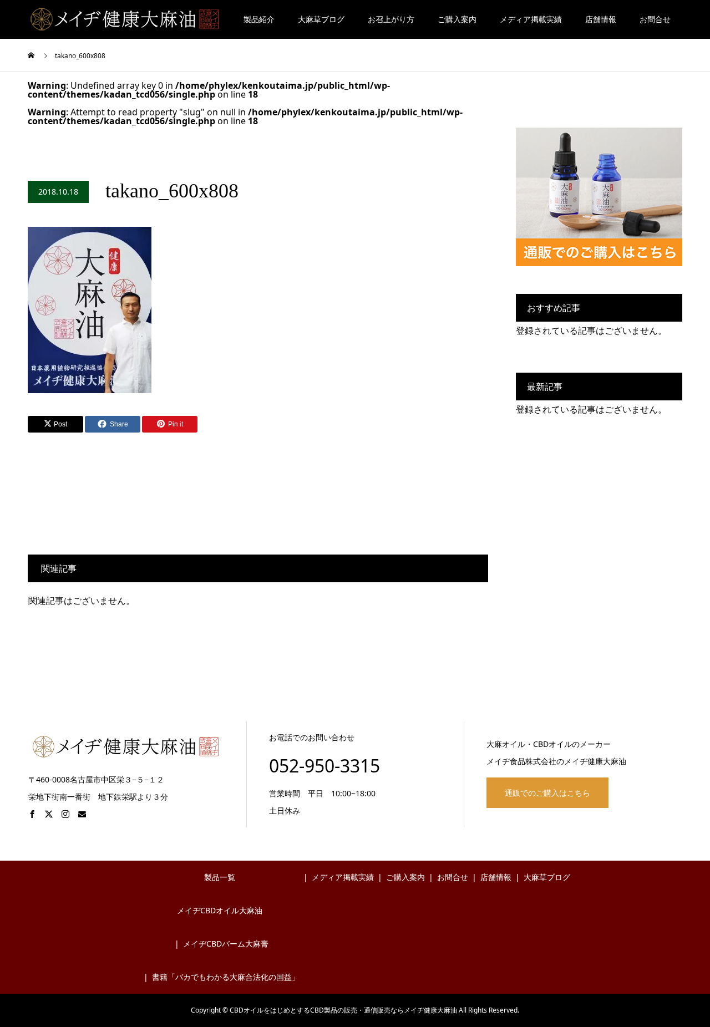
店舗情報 (600, 19)
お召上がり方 (391, 19)
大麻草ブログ (321, 19)
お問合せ (655, 19)
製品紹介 (259, 19)
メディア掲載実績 (531, 19)
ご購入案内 (457, 19)
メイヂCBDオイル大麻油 (219, 910)
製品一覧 (219, 877)
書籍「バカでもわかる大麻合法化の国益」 (226, 977)
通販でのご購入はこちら (547, 792)
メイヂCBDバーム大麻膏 (225, 943)
